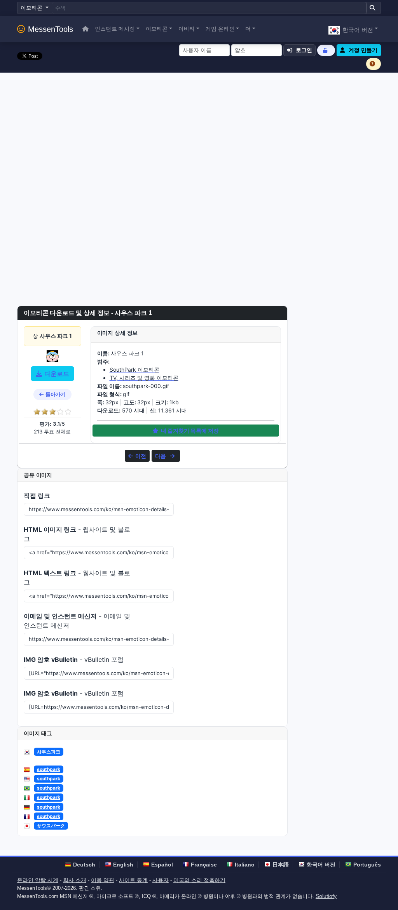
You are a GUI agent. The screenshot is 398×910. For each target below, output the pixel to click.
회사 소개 (74, 880)
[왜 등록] (373, 64)
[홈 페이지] (85, 29)
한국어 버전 (321, 864)
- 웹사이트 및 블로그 (77, 534)
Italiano (245, 864)
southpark (48, 769)
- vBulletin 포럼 (74, 659)
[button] (353, 29)
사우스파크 (48, 752)
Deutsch (84, 864)
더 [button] (248, 29)
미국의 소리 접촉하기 (199, 880)
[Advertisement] (199, 131)
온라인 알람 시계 (37, 880)
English (123, 864)
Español (162, 864)
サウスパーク (51, 825)
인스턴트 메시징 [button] (115, 29)
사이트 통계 (133, 880)
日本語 (280, 864)
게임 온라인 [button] (220, 29)
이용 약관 (102, 880)
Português (367, 864)
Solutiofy (326, 896)
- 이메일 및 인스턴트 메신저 (77, 620)
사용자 (160, 880)
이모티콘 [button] (157, 29)
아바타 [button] (186, 29)
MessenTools (50, 29)
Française (204, 864)
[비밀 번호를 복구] (326, 50)
